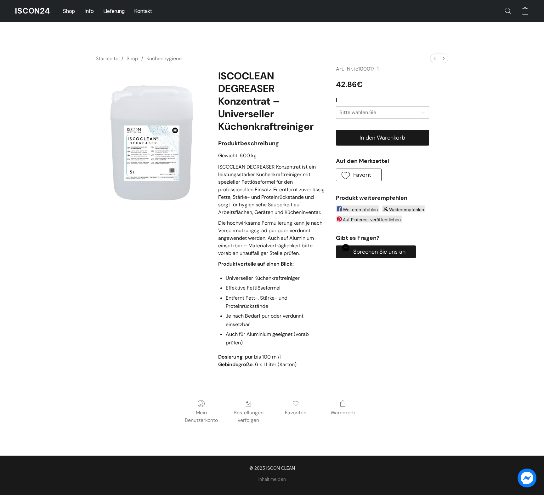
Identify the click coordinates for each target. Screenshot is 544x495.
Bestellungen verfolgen (249, 416)
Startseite (107, 58)
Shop (69, 11)
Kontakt (143, 11)
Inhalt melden (272, 479)
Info (89, 11)
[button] (32, 11)
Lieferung (114, 11)
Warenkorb (343, 412)
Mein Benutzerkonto (201, 416)
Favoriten (295, 412)
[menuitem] (434, 58)
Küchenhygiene (164, 58)
